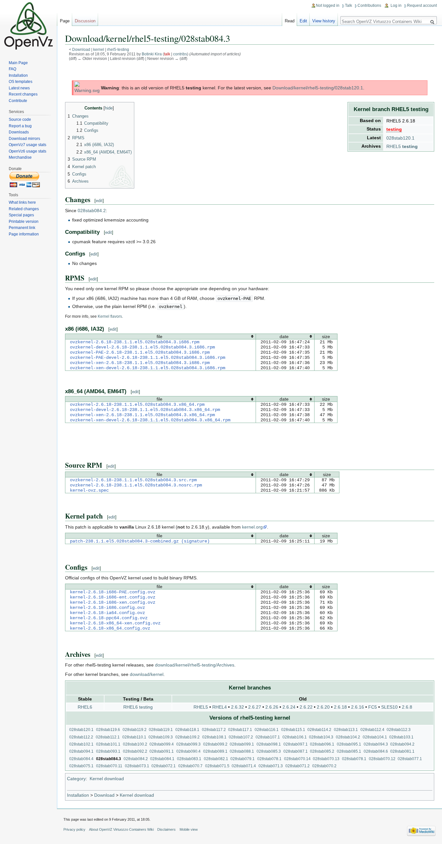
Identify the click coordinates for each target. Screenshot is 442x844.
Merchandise (20, 157)
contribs (180, 54)
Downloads (19, 132)
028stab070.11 (109, 766)
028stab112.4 (372, 729)
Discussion (85, 20)
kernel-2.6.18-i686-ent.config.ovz (112, 597)
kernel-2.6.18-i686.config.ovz (107, 607)
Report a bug (20, 126)
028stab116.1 (267, 729)
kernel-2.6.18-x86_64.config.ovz (110, 628)
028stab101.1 (108, 744)
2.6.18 (340, 707)
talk (167, 54)
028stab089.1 (215, 751)
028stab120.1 (400, 138)
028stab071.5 (217, 766)
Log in (396, 5)
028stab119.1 (161, 729)
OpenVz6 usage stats (27, 151)
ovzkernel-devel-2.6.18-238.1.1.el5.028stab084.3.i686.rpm (142, 347)
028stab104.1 (375, 737)
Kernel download (107, 778)
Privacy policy (74, 829)
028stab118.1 (187, 729)
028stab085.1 (349, 751)
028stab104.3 (321, 737)
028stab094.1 (81, 751)
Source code (20, 119)
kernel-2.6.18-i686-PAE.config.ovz (112, 592)
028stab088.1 (242, 751)
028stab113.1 (346, 729)
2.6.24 (288, 707)
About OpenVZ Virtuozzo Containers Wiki (121, 829)
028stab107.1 (268, 737)
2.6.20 (323, 707)
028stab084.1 (162, 759)
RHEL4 (219, 707)
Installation (78, 795)
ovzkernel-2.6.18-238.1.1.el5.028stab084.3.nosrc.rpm (136, 485)
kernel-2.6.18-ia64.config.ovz (107, 612)
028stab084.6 (376, 751)
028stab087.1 (295, 751)
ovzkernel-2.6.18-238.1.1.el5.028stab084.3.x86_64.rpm (137, 404)
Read (289, 20)
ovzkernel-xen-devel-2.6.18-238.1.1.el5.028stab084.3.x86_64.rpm (150, 420)
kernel (98, 49)
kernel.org (252, 527)
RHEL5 (402, 146)
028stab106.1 (294, 737)
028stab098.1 (269, 744)
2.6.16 (357, 707)
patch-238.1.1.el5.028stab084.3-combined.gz (124, 541)
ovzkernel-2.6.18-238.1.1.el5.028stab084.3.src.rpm (133, 480)
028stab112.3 (399, 729)
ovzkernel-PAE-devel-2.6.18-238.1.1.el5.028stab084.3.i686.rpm (147, 357)
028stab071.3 (271, 766)
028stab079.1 (242, 759)
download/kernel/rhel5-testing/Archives (194, 664)
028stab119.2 (135, 729)
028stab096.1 (322, 744)
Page (65, 20)
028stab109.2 (187, 737)
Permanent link (22, 227)
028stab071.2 (297, 766)
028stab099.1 (242, 744)
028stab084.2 (92, 210)
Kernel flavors (110, 316)
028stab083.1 (189, 759)
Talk (348, 5)
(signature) (195, 541)
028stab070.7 (190, 766)
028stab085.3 (269, 751)
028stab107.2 (241, 737)
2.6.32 (237, 707)
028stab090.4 (188, 751)
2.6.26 (271, 707)
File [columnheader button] (159, 336)
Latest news (19, 88)
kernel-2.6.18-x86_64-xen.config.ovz (115, 623)
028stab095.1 (349, 744)
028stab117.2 (214, 729)
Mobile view (189, 829)
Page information (24, 234)
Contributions (369, 5)
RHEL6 (85, 707)
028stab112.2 (81, 737)
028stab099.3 (188, 744)
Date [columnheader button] (284, 336)
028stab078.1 (269, 759)
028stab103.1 (401, 737)
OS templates (20, 81)
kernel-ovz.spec (89, 490)
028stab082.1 (216, 759)
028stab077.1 (410, 759)
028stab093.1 (108, 751)
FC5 (372, 707)
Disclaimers (166, 829)
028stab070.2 (324, 766)
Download (81, 49)
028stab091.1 (161, 751)
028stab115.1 (293, 729)
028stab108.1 (214, 737)
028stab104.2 (348, 737)
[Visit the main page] (28, 26)
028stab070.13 (326, 759)
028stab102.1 (81, 744)
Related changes (24, 209)
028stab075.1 (81, 766)
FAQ (12, 69)
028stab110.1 (134, 737)
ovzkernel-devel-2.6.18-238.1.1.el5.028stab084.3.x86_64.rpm (145, 409)
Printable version (24, 221)
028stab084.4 (81, 759)
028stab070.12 (382, 759)
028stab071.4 (244, 766)
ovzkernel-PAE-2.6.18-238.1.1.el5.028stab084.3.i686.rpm (140, 352)
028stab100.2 (135, 744)
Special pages (21, 215)
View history (323, 20)
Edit (303, 20)
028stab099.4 (161, 744)
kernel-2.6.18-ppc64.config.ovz (109, 618)
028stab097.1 (295, 744)
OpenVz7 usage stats (27, 145)
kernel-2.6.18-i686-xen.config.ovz (112, 602)
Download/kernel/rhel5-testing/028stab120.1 (317, 87)
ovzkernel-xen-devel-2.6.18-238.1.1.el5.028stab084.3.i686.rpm (147, 368)
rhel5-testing (118, 49)
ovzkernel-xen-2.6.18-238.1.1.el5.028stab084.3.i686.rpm (140, 362)
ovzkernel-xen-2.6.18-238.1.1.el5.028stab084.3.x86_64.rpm (142, 414)
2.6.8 (407, 707)
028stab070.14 (297, 759)
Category (76, 778)
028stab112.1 (108, 737)
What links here (22, 202)
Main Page (18, 63)
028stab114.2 (319, 729)
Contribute (18, 100)
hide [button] (109, 108)
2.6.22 (306, 707)
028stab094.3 (376, 744)
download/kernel (146, 674)
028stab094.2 (402, 744)
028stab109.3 (161, 737)
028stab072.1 (163, 766)
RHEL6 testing (138, 707)
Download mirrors (24, 138)
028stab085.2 (322, 751)
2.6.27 (254, 707)
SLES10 (389, 707)
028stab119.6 (108, 729)
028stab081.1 (402, 751)
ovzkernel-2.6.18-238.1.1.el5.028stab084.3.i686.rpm (134, 342)
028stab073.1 (137, 766)
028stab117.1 (240, 729)
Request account (422, 5)
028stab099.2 (215, 744)
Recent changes (23, 94)
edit (99, 200)
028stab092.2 (135, 751)
